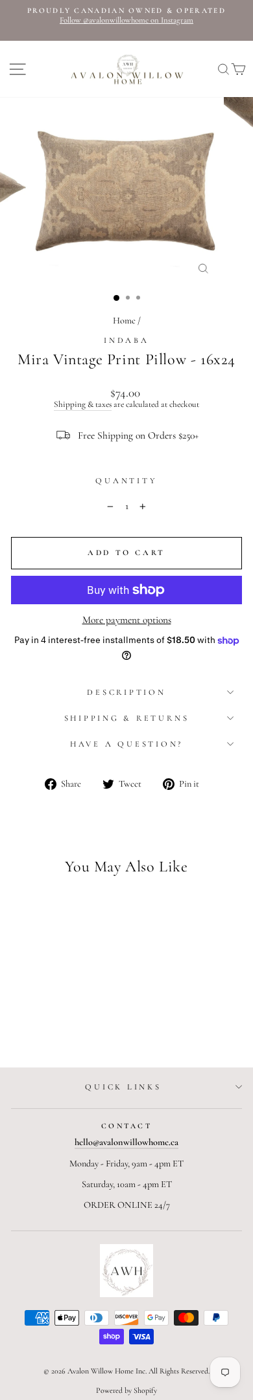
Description (126, 692)
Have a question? (126, 744)
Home (124, 320)
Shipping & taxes (83, 405)
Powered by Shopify (126, 1390)
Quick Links (123, 1087)
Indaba (126, 340)
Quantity (126, 481)
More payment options (126, 620)
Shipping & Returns (126, 718)
